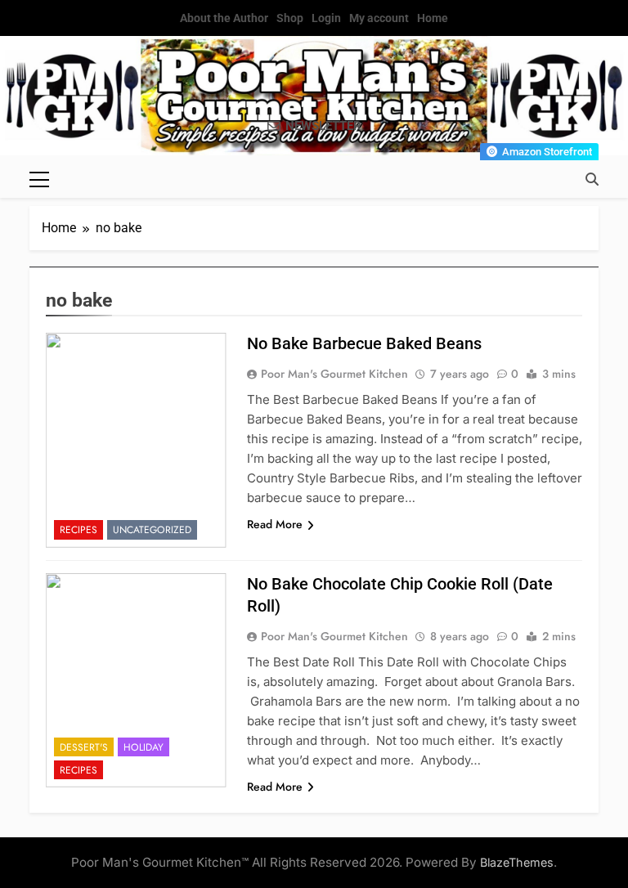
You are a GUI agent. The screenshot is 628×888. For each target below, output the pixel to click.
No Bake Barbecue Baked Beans (364, 343)
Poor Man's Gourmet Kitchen (334, 374)
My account (379, 18)
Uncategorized (152, 529)
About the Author (224, 18)
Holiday (143, 747)
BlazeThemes (517, 862)
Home (432, 18)
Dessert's (84, 747)
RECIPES (78, 529)
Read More (275, 524)
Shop (289, 18)
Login (326, 18)
